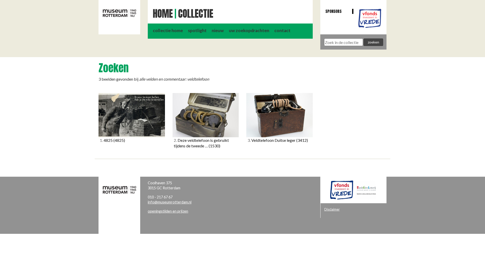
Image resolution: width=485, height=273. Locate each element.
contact (282, 30)
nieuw (218, 30)
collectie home (168, 30)
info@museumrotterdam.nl (169, 202)
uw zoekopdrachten (249, 30)
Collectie (195, 13)
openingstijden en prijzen (168, 211)
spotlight (197, 30)
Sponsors (333, 11)
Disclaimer (332, 209)
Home (163, 13)
